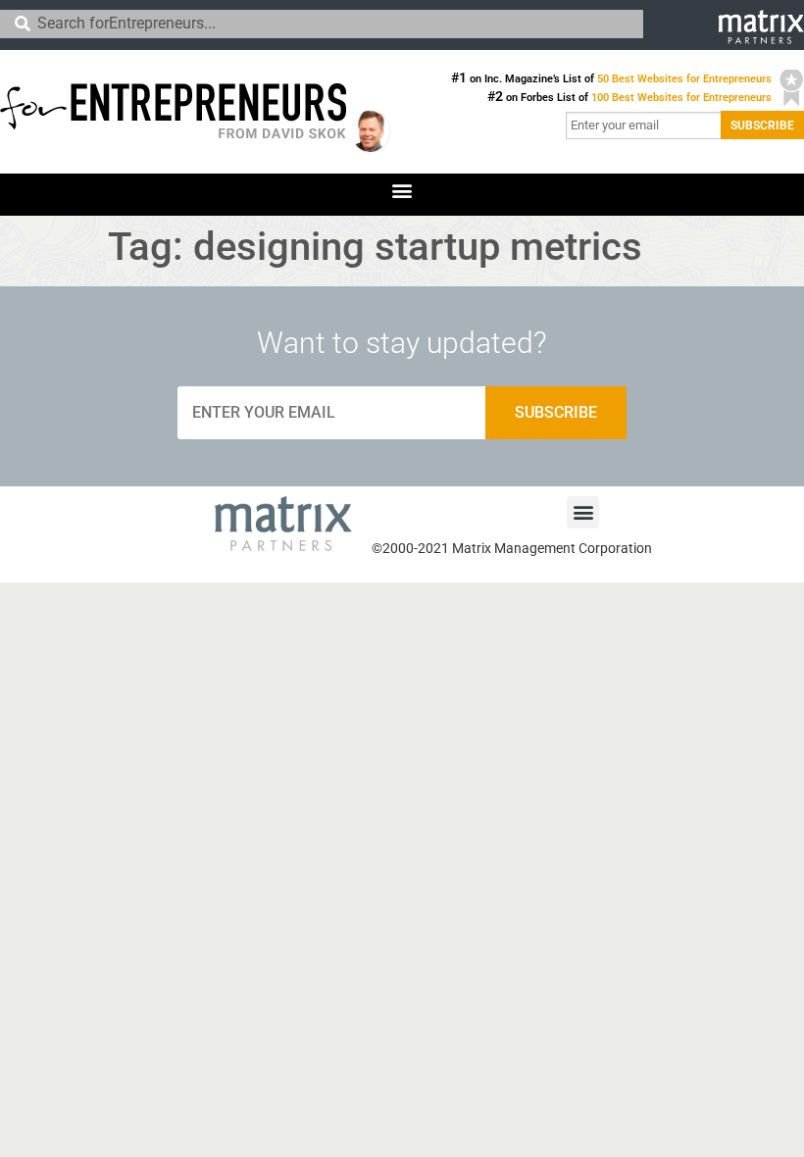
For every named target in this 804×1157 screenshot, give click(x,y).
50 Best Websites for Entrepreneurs (684, 79)
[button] (402, 190)
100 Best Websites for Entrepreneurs (681, 97)
